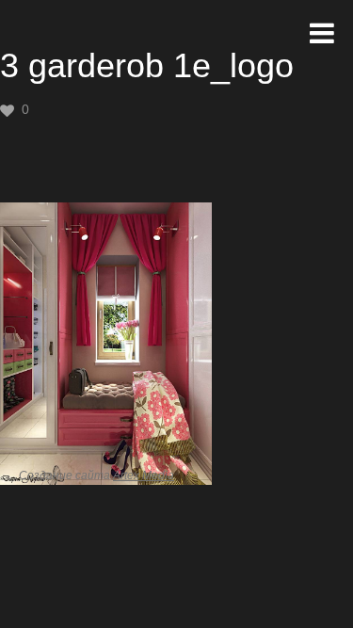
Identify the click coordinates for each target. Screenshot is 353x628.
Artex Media (143, 475)
